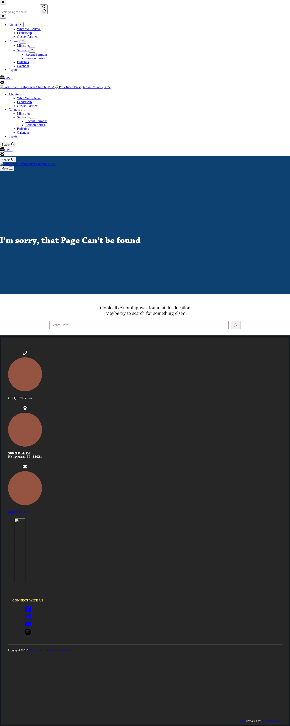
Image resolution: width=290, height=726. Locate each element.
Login (241, 720)
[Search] (236, 325)
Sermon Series (35, 125)
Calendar (23, 132)
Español (13, 136)
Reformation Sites (271, 720)
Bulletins (23, 128)
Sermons (23, 117)
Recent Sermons (36, 121)
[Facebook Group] (2, 155)
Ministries (23, 113)
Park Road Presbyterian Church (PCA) (51, 650)
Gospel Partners (27, 106)
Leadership (24, 102)
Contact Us (16, 512)
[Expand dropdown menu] (20, 95)
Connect (14, 109)
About (12, 94)
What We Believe (29, 98)
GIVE (8, 150)
